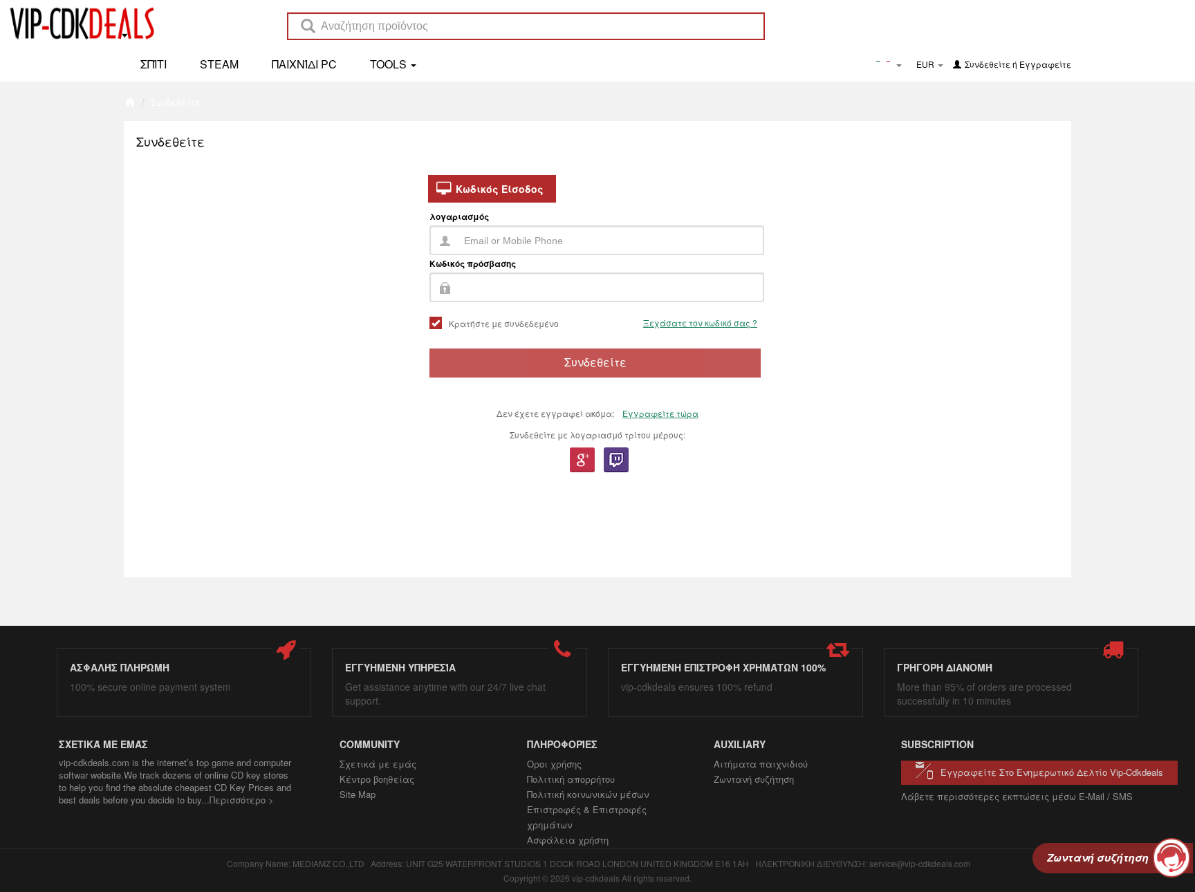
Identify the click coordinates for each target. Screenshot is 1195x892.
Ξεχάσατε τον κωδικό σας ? (700, 322)
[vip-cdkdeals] (78, 23)
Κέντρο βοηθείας (377, 779)
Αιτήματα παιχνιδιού (761, 763)
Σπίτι (153, 64)
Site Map (358, 794)
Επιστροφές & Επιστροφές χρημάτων (587, 817)
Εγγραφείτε (1045, 64)
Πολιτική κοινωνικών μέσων (588, 794)
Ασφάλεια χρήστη (568, 839)
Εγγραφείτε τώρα (660, 413)
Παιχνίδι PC (304, 64)
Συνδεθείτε (987, 64)
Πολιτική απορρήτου (571, 779)
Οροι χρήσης (554, 763)
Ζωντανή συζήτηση (754, 779)
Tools (389, 64)
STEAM (219, 64)
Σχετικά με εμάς (378, 763)
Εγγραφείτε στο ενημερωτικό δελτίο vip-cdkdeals (1052, 772)
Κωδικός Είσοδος (500, 189)
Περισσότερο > (242, 799)
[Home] (129, 101)
